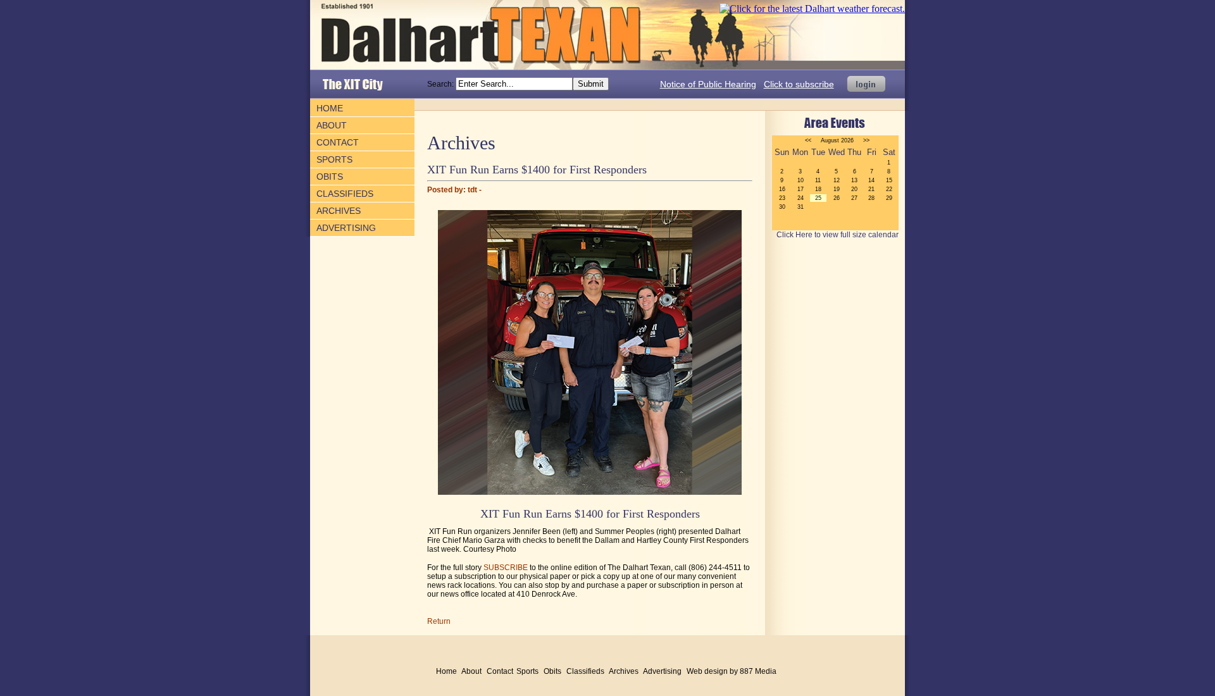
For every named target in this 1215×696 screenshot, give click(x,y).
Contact (337, 142)
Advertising (346, 228)
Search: (441, 84)
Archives (338, 211)
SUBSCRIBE (505, 567)
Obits (329, 176)
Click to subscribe (799, 84)
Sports (334, 159)
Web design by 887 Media (731, 671)
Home (329, 108)
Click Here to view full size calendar (837, 234)
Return (439, 621)
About (331, 125)
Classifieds (344, 194)
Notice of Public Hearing (708, 84)
